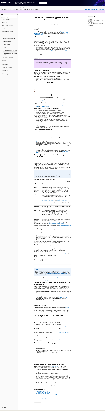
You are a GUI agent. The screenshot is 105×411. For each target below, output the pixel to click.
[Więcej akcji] (70, 15)
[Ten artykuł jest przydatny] (96, 28)
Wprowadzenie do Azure (100, 9)
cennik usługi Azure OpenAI (63, 105)
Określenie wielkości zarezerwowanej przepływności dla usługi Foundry (95, 21)
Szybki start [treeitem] (5, 48)
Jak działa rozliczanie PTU (91, 16)
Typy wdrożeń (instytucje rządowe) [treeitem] (7, 41)
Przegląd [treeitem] (3, 28)
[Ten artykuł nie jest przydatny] (97, 28)
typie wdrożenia (45, 51)
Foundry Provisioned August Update (64, 67)
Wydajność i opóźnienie (39, 395)
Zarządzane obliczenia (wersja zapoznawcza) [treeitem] (9, 38)
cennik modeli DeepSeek (44, 106)
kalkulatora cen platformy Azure (61, 200)
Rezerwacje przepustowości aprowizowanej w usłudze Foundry (57, 273)
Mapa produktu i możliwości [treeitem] (5, 20)
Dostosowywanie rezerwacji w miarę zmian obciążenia (56, 223)
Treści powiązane (90, 25)
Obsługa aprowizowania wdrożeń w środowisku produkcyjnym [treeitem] (10, 54)
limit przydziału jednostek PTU (48, 50)
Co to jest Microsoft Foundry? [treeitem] (6, 19)
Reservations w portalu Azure (57, 277)
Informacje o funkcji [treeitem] (4, 22)
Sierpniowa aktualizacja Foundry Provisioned (43, 398)
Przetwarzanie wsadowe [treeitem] (6, 42)
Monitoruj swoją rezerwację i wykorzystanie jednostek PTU (95, 24)
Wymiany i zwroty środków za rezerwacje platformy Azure (55, 372)
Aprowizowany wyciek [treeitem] (7, 55)
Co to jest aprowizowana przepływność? (42, 391)
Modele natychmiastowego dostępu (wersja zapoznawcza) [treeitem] (9, 36)
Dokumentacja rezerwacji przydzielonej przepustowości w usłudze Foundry (47, 394)
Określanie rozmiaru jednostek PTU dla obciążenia (43, 392)
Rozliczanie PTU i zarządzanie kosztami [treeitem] (9, 51)
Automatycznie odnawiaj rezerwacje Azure (64, 339)
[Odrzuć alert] (103, 1)
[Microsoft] (1, 7)
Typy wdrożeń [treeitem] (5, 39)
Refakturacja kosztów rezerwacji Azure (64, 337)
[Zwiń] (17, 14)
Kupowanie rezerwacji (91, 22)
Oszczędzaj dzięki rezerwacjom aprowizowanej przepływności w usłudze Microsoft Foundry (48, 312)
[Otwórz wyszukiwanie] (101, 7)
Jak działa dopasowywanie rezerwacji (47, 204)
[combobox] (9, 16)
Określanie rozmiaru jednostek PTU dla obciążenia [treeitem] (10, 50)
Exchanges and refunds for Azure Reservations (43, 380)
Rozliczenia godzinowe (91, 17)
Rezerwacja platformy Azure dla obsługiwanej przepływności (94, 19)
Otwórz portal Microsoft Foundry (90, 9)
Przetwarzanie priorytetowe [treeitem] (6, 44)
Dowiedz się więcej (56, 399)
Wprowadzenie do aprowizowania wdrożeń (42, 393)
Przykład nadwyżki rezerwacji (62, 297)
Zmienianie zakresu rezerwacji (55, 383)
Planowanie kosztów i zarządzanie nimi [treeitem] (8, 57)
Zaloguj (103, 7)
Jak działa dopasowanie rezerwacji (49, 359)
